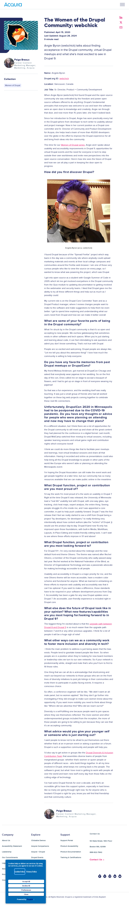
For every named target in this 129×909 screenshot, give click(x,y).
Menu (122, 4)
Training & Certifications (70, 857)
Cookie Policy (20, 871)
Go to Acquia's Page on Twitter (105, 876)
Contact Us (96, 859)
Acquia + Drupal (38, 852)
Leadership (6, 852)
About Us (6, 840)
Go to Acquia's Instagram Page (110, 876)
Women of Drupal (12, 85)
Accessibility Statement (12, 846)
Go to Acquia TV (120, 876)
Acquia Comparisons (40, 846)
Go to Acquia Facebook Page (100, 876)
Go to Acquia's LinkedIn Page (115, 876)
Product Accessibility (69, 846)
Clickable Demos (38, 840)
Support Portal (66, 840)
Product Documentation (70, 852)
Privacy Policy (31, 871)
